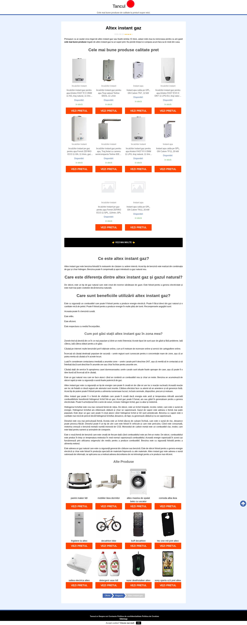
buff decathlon (138, 541)
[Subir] (243, 503)
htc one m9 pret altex (168, 541)
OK (138, 623)
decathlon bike (108, 541)
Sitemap (123, 619)
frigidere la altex (79, 541)
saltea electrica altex (79, 580)
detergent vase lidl (108, 580)
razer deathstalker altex (138, 580)
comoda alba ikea (168, 498)
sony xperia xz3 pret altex (168, 580)
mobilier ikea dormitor (109, 498)
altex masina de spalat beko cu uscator (138, 500)
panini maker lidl (79, 498)
